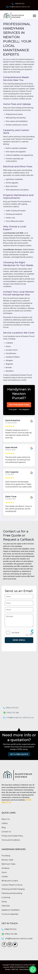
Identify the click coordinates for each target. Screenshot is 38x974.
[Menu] (34, 15)
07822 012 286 (12, 713)
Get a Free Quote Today (19, 405)
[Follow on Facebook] (4, 944)
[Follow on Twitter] (15, 944)
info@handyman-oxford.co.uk (19, 7)
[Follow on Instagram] (9, 944)
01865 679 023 (19, 3)
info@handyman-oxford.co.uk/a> (19, 939)
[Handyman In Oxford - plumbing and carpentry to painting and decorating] (17, 16)
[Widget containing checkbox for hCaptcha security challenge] (19, 632)
